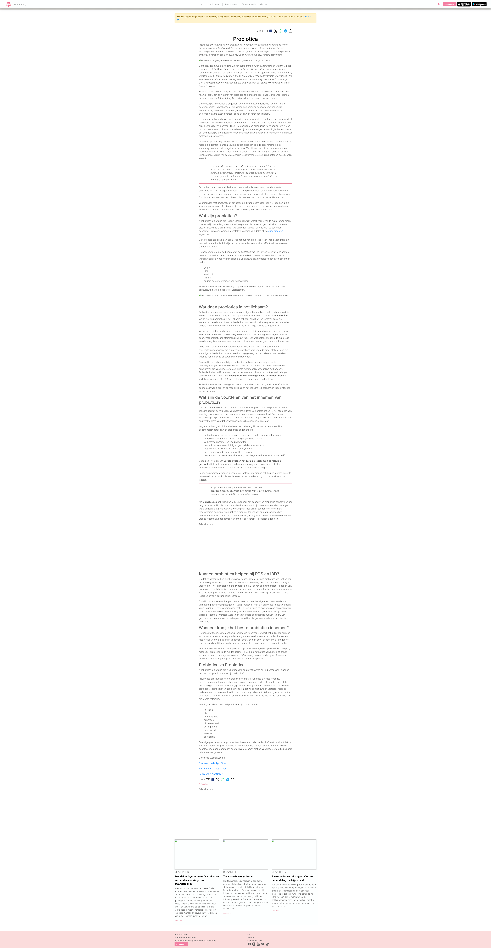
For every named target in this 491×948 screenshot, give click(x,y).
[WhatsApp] (280, 31)
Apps (203, 4)
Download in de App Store (212, 763)
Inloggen (263, 4)
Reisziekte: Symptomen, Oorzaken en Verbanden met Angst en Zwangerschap (197, 880)
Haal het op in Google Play (212, 768)
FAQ (249, 934)
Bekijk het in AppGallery (211, 774)
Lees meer (178, 920)
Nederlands (449, 4)
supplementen (275, 231)
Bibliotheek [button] (214, 4)
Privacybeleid (181, 934)
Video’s (250, 937)
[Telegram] (286, 31)
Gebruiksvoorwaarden (185, 937)
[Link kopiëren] (290, 31)
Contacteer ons (254, 940)
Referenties (203, 784)
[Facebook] (271, 31)
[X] (275, 31)
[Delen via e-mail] (266, 31)
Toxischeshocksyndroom (238, 876)
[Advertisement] (245, 548)
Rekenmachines (231, 4)
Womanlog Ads (249, 4)
